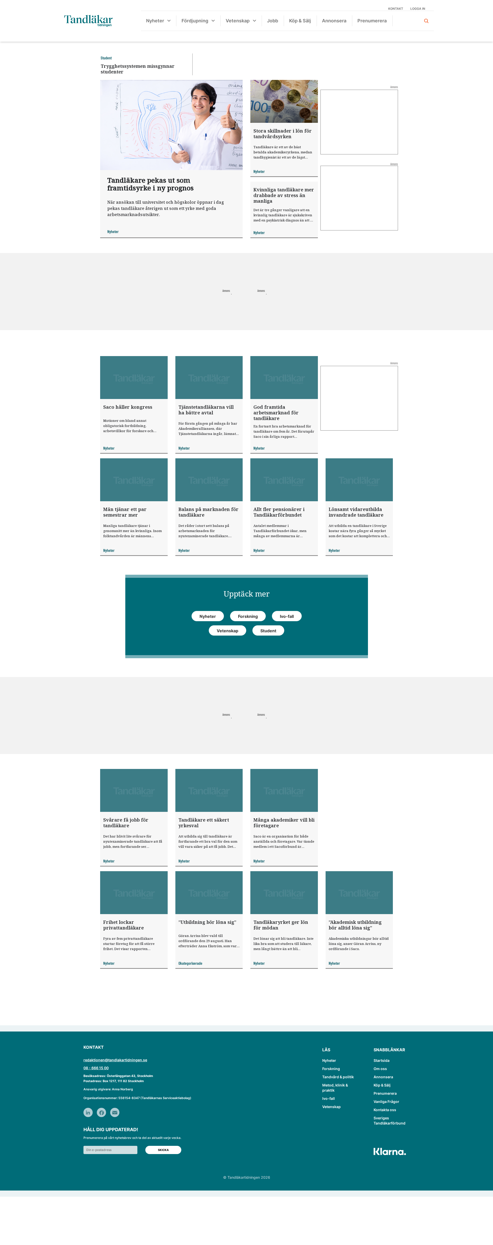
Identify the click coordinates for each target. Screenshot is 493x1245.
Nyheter (155, 20)
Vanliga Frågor (386, 1101)
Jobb (272, 20)
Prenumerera (372, 20)
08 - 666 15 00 (96, 1068)
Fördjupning (195, 20)
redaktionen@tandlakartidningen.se (115, 1060)
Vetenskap (238, 20)
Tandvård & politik (338, 1077)
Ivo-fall (328, 1098)
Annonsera (334, 20)
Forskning (331, 1068)
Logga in (417, 8)
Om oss (380, 1068)
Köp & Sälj (300, 20)
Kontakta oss (385, 1110)
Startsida (382, 1060)
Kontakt (395, 8)
